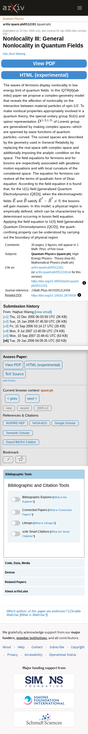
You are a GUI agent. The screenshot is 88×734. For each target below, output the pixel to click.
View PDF (44, 63)
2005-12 (42, 408)
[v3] (6, 326)
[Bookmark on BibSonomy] (8, 459)
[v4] (6, 331)
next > (32, 398)
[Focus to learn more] (83, 283)
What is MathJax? (33, 615)
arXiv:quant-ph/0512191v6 (53, 272)
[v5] (6, 336)
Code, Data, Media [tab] (17, 563)
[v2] (6, 321)
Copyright (78, 647)
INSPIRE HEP (15, 423)
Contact (37, 647)
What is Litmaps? (44, 523)
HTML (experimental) (44, 75)
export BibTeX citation (21, 442)
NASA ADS (40, 423)
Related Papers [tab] (15, 582)
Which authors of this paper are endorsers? (37, 611)
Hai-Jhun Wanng (14, 53)
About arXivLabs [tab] (16, 591)
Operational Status (62, 654)
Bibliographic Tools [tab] (18, 474)
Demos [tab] (10, 572)
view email (43, 312)
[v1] (6, 317)
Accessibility (33, 655)
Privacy (12, 655)
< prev (12, 398)
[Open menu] (79, 7)
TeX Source (14, 374)
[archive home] (13, 8)
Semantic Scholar (18, 433)
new (9, 408)
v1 (37, 30)
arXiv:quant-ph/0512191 (47, 267)
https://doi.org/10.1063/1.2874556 (53, 295)
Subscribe (57, 647)
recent (24, 408)
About (6, 647)
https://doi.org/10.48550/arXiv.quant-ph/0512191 (55, 283)
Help (21, 647)
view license (9, 380)
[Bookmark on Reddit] (20, 459)
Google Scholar (65, 423)
